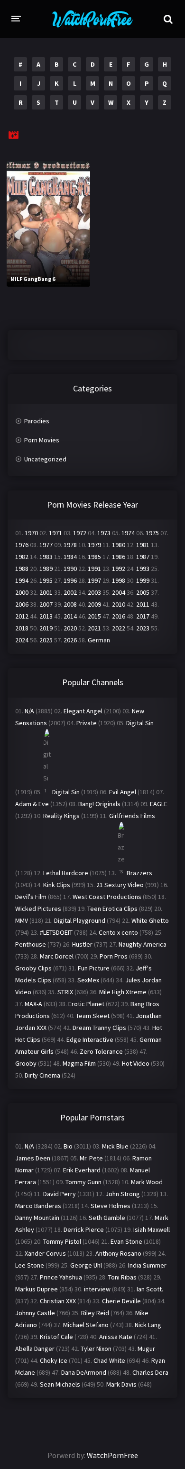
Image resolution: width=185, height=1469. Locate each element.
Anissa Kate (115, 1336)
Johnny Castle (35, 1313)
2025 (46, 640)
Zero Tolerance (101, 1051)
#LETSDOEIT (56, 932)
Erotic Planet (86, 1003)
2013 (46, 616)
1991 (94, 568)
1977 (46, 544)
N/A (29, 711)
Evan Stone (126, 1241)
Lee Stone (29, 1265)
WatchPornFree (112, 1455)
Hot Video (135, 1063)
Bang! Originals (99, 803)
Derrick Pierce (84, 1229)
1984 (70, 556)
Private (86, 723)
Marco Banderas (38, 1205)
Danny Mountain (37, 1217)
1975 (152, 533)
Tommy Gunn (83, 1182)
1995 (46, 580)
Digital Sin (140, 723)
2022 (118, 628)
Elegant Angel (83, 711)
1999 (142, 580)
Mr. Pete (91, 1158)
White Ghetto (150, 920)
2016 (118, 616)
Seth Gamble (107, 1217)
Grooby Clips (33, 968)
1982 (21, 556)
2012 (21, 616)
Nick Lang (148, 1324)
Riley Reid (95, 1313)
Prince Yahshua (61, 1277)
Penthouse (30, 944)
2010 (118, 604)
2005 (142, 592)
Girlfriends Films (132, 815)
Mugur (146, 1348)
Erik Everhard (82, 1170)
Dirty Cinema (42, 1075)
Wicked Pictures (38, 908)
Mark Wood (147, 1182)
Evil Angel (122, 792)
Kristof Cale (56, 1336)
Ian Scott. (150, 1289)
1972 (79, 533)
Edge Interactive (89, 1039)
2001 (46, 592)
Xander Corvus (45, 1253)
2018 (21, 628)
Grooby (26, 1063)
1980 (118, 544)
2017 (142, 616)
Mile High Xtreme (123, 992)
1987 (142, 556)
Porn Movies (41, 440)
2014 (70, 616)
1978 (70, 544)
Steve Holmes (110, 1205)
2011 (142, 604)
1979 (94, 544)
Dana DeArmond (83, 1372)
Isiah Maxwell (151, 1229)
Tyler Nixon (96, 1348)
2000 (21, 592)
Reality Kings (61, 815)
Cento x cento (118, 932)
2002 (70, 592)
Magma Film (79, 1063)
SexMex (88, 980)
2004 (118, 592)
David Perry (59, 1193)
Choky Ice (53, 1360)
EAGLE (158, 803)
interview (97, 1289)
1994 (21, 580)
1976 (21, 544)
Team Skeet (93, 1015)
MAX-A (33, 1003)
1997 (94, 580)
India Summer (147, 1265)
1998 (118, 580)
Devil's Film (30, 896)
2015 (94, 616)
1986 (118, 556)
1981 (142, 544)
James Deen (32, 1158)
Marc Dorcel (57, 956)
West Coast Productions (107, 896)
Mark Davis (121, 1384)
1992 (118, 568)
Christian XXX (58, 1301)
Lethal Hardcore (65, 873)
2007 (46, 604)
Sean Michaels (60, 1384)
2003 (94, 592)
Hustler (82, 944)
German (99, 640)
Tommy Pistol (62, 1241)
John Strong (122, 1193)
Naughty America (142, 944)
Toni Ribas (122, 1277)
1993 (142, 568)
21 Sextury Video (120, 884)
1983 (46, 556)
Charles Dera (150, 1372)
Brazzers (139, 873)
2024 (21, 640)
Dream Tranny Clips (99, 1027)
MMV (21, 920)
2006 (21, 604)
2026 (70, 640)
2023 (142, 628)
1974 (128, 533)
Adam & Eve (32, 803)
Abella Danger (35, 1348)
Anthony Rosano (118, 1253)
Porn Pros (114, 956)
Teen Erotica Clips (112, 908)
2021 (94, 628)
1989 (46, 568)
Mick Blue (115, 1146)
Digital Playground (79, 920)
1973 (104, 533)
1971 (55, 533)
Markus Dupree (36, 1289)
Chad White (109, 1360)
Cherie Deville (121, 1301)
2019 (46, 628)
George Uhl (86, 1265)
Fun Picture (94, 968)
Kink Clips (56, 884)
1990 (70, 568)
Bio (68, 1146)
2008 (70, 604)
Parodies (36, 421)
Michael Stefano (86, 1324)
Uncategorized (45, 459)
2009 (94, 604)
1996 (70, 580)
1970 (31, 533)
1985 (94, 556)
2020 (70, 628)
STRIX (65, 992)
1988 (21, 568)
